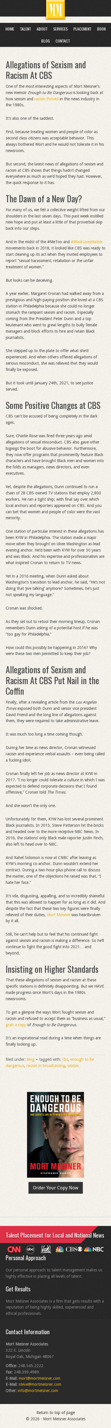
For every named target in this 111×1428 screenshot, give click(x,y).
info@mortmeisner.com (38, 1390)
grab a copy (16, 1024)
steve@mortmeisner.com (40, 1384)
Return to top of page (55, 1412)
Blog (30, 1059)
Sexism (73, 1065)
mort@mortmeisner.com (39, 1378)
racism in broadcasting (45, 1065)
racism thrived (46, 99)
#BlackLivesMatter (87, 241)
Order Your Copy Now (55, 1188)
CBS (65, 1059)
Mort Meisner (58, 914)
